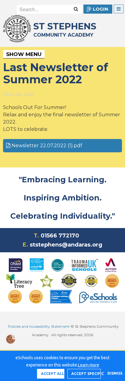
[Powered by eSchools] (98, 297)
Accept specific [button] (86, 374)
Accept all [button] (52, 374)
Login (100, 9)
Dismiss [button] (113, 373)
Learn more (88, 365)
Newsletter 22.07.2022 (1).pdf (46, 145)
